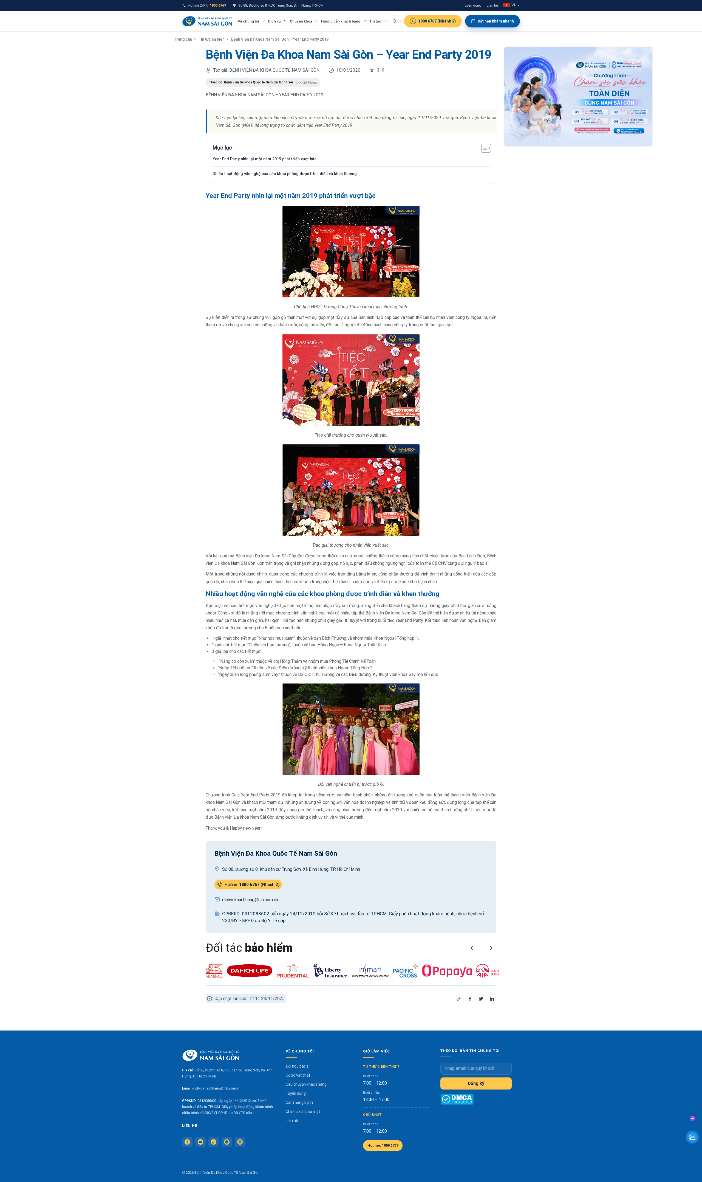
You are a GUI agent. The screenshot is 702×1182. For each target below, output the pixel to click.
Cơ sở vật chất (298, 1075)
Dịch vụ (274, 21)
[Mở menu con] (263, 21)
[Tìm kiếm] (395, 21)
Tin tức (375, 21)
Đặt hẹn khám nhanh (496, 21)
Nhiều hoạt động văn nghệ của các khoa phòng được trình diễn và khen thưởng (285, 174)
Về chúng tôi (248, 21)
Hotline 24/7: (207, 5)
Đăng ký (476, 1083)
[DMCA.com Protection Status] (457, 1099)
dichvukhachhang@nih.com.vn (216, 1088)
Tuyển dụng (472, 5)
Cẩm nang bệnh (299, 1102)
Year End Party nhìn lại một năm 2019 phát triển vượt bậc (264, 159)
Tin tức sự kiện (212, 39)
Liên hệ (492, 5)
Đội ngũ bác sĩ (297, 1066)
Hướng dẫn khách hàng (340, 21)
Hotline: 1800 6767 (382, 1145)
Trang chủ (183, 39)
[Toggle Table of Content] (483, 148)
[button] (473, 947)
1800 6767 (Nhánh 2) (437, 21)
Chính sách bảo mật (303, 1111)
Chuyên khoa (301, 21)
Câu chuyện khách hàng (306, 1084)
